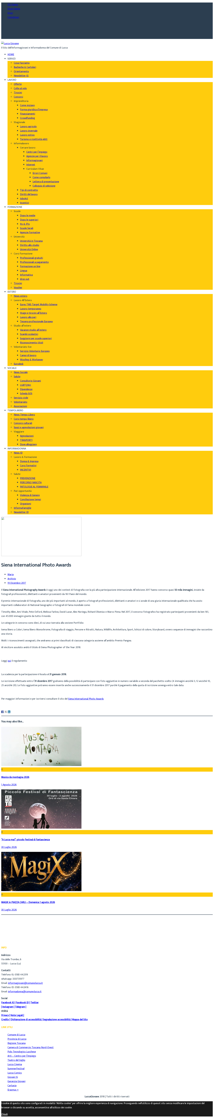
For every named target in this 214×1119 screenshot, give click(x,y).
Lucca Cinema (15, 1064)
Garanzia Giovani (16, 1081)
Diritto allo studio (29, 245)
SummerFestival (16, 1069)
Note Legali (16, 1015)
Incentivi (24, 203)
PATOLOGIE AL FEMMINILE (34, 487)
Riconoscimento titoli (31, 343)
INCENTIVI (25, 470)
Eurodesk (18, 364)
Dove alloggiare (28, 444)
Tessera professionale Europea (36, 321)
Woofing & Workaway (31, 360)
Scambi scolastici (29, 334)
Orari (10, 13)
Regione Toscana (17, 1043)
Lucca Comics (15, 1073)
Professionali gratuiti (31, 258)
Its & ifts (25, 224)
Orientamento (21, 71)
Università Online (29, 249)
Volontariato (20, 402)
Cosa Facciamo (22, 63)
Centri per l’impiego (36, 152)
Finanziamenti (27, 114)
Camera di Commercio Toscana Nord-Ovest (31, 1047)
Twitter (35, 1002)
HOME (11, 54)
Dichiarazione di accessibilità (26, 1019)
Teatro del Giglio (16, 1060)
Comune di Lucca (16, 1035)
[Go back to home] (10, 43)
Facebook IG (7, 1002)
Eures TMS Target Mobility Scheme (38, 304)
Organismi (25, 504)
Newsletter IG (21, 76)
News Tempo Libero (24, 415)
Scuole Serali (26, 228)
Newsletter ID (21, 512)
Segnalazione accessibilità (56, 1019)
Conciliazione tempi (30, 499)
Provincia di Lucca (17, 1039)
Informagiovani (34, 160)
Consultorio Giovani (30, 381)
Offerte (18, 84)
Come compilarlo (41, 177)
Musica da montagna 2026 (15, 777)
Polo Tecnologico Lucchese (22, 1052)
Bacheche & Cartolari (25, 67)
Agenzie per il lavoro (37, 156)
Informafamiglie (22, 508)
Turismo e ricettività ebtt (33, 139)
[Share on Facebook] (2, 712)
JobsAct (24, 199)
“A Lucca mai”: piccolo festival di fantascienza (25, 840)
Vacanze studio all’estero (33, 330)
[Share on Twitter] (6, 712)
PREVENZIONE (27, 478)
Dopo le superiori (29, 220)
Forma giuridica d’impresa (34, 110)
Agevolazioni (27, 436)
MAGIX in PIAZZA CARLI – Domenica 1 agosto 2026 (28, 902)
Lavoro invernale (28, 131)
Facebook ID (22, 1002)
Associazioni (20, 406)
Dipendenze (26, 389)
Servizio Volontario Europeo (35, 351)
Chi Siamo (13, 5)
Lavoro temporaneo (30, 309)
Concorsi (18, 97)
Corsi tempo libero (24, 419)
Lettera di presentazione (46, 182)
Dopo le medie (27, 215)
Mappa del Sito (80, 1019)
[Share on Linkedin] (9, 712)
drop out (24, 279)
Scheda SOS (26, 393)
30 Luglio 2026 (9, 847)
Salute (17, 377)
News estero (20, 296)
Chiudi (4, 1114)
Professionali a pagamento (34, 262)
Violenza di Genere (30, 495)
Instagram (7, 1007)
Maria (11, 575)
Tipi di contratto (29, 190)
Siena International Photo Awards (86, 699)
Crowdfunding (27, 118)
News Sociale (21, 372)
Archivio (12, 579)
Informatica (26, 275)
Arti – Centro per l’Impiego (22, 1056)
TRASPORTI (26, 440)
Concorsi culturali (23, 423)
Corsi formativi (28, 466)
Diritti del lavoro (29, 194)
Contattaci (13, 17)
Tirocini (18, 93)
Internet (30, 165)
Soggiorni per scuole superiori (36, 338)
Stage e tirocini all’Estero (33, 313)
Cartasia (12, 1086)
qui (9, 661)
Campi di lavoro (28, 355)
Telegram (20, 1007)
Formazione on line (30, 266)
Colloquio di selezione (44, 186)
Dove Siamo (14, 9)
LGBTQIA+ (25, 385)
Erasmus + (13, 1090)
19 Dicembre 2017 (17, 583)
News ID (18, 453)
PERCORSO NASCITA (31, 482)
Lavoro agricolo (28, 126)
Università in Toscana (31, 241)
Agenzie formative (30, 232)
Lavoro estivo (27, 135)
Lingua (23, 271)
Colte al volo (20, 88)
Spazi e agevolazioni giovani (29, 427)
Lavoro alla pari (28, 317)
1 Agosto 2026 (9, 785)
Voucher (18, 288)
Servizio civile (21, 398)
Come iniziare (27, 105)
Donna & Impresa (29, 461)
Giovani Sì (13, 1077)
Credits (5, 1019)
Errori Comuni (40, 173)
